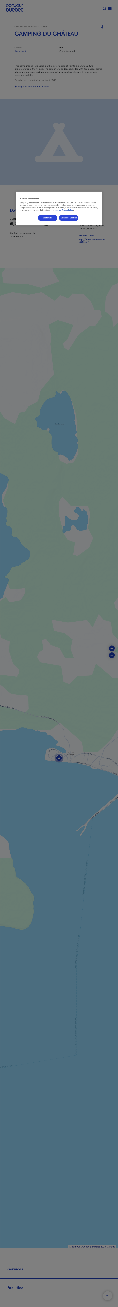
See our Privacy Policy (65, 210)
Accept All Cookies (69, 218)
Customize (47, 218)
